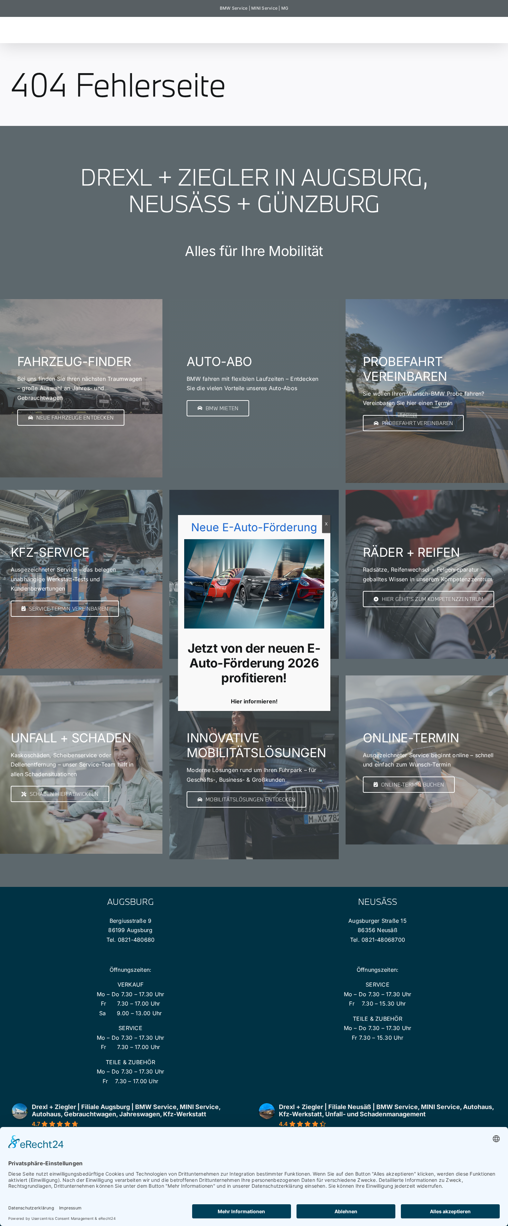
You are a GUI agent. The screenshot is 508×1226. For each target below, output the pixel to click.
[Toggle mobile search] (480, 27)
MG (284, 8)
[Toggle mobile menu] (494, 27)
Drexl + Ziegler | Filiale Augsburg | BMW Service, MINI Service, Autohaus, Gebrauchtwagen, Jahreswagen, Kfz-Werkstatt (126, 1110)
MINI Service (264, 8)
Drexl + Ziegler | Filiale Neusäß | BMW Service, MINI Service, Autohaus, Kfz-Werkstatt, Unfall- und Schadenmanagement (386, 1110)
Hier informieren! (254, 701)
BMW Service (234, 8)
